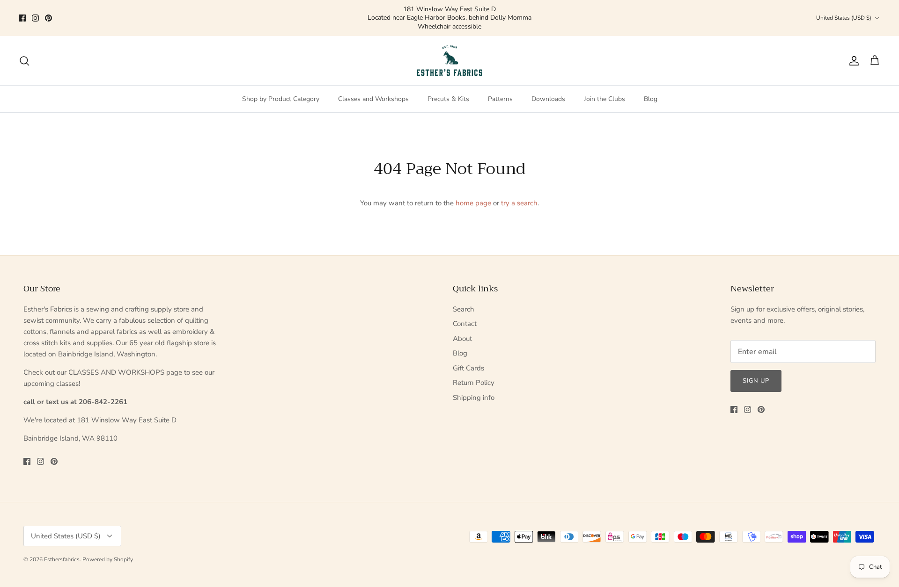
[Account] (852, 44)
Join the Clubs (604, 82)
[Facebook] (22, 9)
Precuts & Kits (448, 82)
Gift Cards (468, 351)
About (462, 322)
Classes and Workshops (373, 82)
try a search (519, 186)
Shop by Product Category (280, 82)
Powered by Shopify (107, 543)
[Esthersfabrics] (449, 44)
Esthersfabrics (62, 543)
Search (463, 292)
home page (473, 186)
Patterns (500, 82)
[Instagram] (35, 9)
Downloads (548, 82)
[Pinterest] (48, 9)
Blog (650, 82)
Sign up (756, 364)
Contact (465, 307)
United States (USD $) (843, 10)
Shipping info (473, 381)
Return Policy (473, 366)
